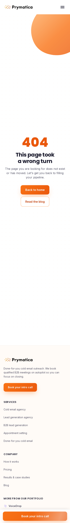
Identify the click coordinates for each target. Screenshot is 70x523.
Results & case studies (17, 477)
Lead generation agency (18, 417)
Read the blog (35, 201)
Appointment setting (15, 433)
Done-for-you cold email (18, 440)
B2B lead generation (16, 425)
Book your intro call (20, 387)
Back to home (35, 190)
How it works (11, 461)
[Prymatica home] (18, 7)
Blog (6, 485)
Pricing (8, 469)
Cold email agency (15, 409)
